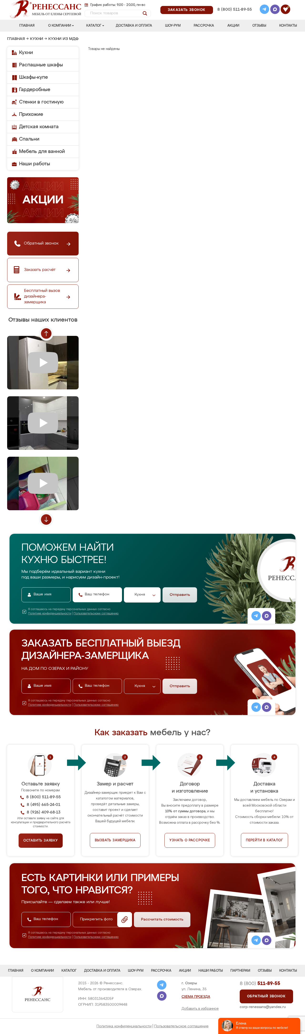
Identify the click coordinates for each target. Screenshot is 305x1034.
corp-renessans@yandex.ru (263, 1007)
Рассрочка (204, 25)
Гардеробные (34, 89)
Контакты (288, 25)
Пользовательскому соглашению (96, 613)
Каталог (93, 25)
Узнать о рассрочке (189, 840)
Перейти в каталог (264, 840)
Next (46, 519)
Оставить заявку (40, 840)
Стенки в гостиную (41, 102)
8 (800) (260, 983)
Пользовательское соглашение (181, 1026)
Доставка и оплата (134, 25)
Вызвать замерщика (115, 840)
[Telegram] (264, 10)
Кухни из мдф (63, 39)
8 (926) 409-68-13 (234, 16)
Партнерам (240, 970)
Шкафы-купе (33, 77)
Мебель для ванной (42, 151)
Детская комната (39, 126)
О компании (59, 25)
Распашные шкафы (41, 65)
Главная (27, 25)
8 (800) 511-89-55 (234, 10)
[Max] (275, 10)
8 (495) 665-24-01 (234, 3)
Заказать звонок (187, 10)
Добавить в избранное (200, 1008)
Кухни (36, 39)
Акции (233, 25)
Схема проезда (196, 997)
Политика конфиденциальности (124, 1026)
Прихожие (31, 114)
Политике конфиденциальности (49, 613)
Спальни (29, 139)
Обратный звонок (266, 996)
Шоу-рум (173, 25)
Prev (46, 333)
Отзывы (259, 25)
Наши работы (34, 164)
